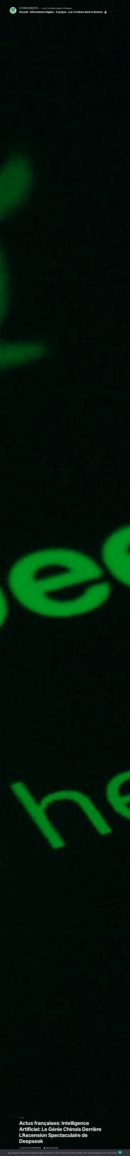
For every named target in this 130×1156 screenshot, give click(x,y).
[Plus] (105, 12)
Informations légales (42, 11)
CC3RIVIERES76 (28, 8)
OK (120, 1152)
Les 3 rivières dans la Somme (85, 11)
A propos (61, 11)
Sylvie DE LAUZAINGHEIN (31, 1148)
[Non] (127, 1153)
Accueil (23, 11)
